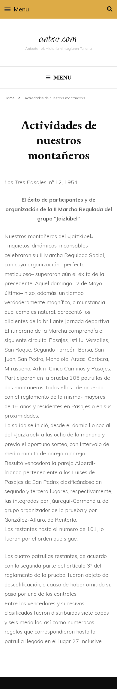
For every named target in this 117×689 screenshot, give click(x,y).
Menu (21, 9)
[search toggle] (109, 9)
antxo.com (58, 38)
